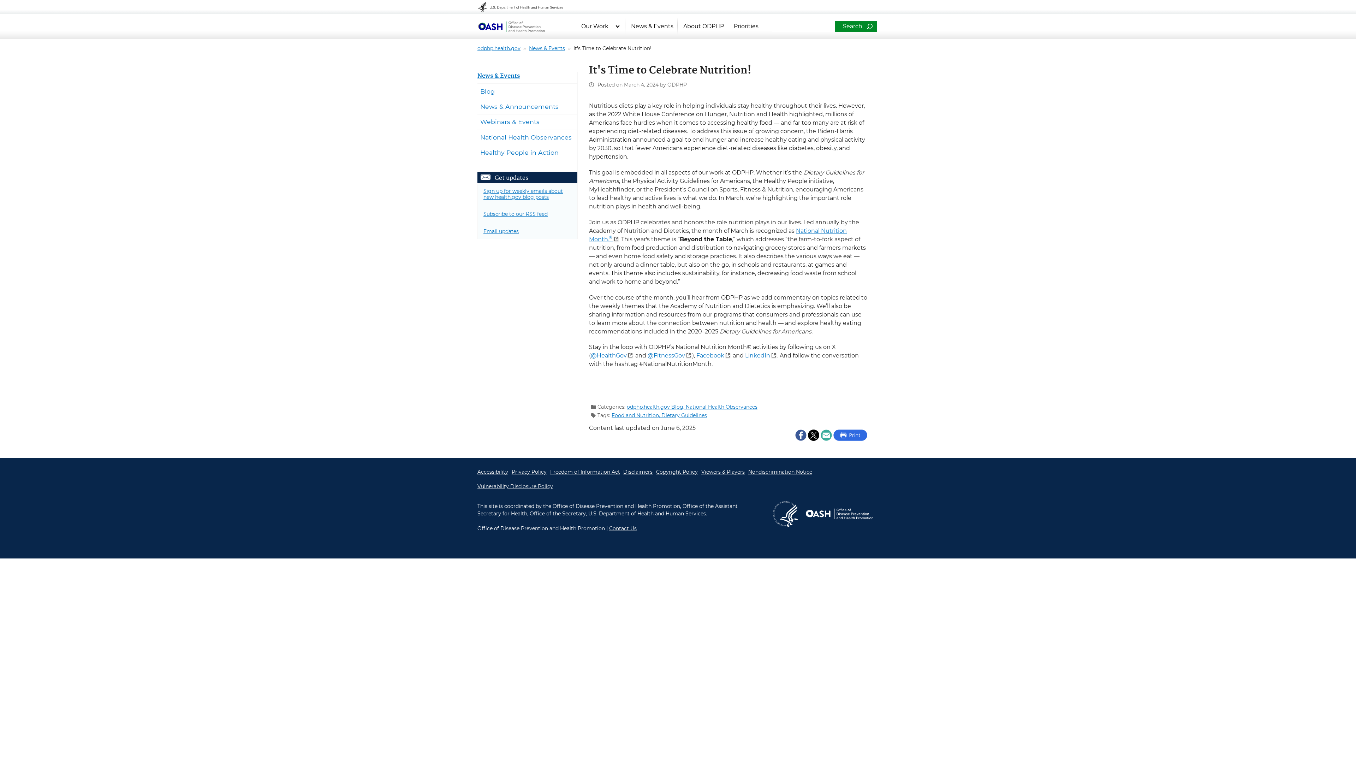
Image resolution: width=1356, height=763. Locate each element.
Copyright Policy (677, 472)
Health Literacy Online (511, 26)
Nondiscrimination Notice (780, 472)
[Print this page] (850, 435)
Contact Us (623, 528)
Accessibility (492, 472)
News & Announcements (519, 106)
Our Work (594, 26)
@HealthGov (609, 355)
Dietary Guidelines (684, 415)
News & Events (652, 26)
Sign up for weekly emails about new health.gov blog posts (523, 194)
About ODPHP (703, 26)
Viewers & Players (723, 472)
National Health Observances (721, 407)
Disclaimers (638, 472)
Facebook (710, 355)
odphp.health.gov (499, 48)
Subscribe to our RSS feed (515, 214)
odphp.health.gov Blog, (656, 407)
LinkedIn (757, 355)
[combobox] (803, 26)
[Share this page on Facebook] (801, 435)
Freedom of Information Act (585, 472)
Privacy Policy (529, 472)
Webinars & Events (510, 121)
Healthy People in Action (519, 152)
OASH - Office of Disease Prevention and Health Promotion (839, 514)
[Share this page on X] (813, 435)
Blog (487, 91)
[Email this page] (826, 435)
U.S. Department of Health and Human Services (525, 7)
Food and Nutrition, (636, 415)
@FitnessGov (666, 355)
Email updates (501, 231)
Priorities (746, 26)
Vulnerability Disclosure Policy (515, 486)
